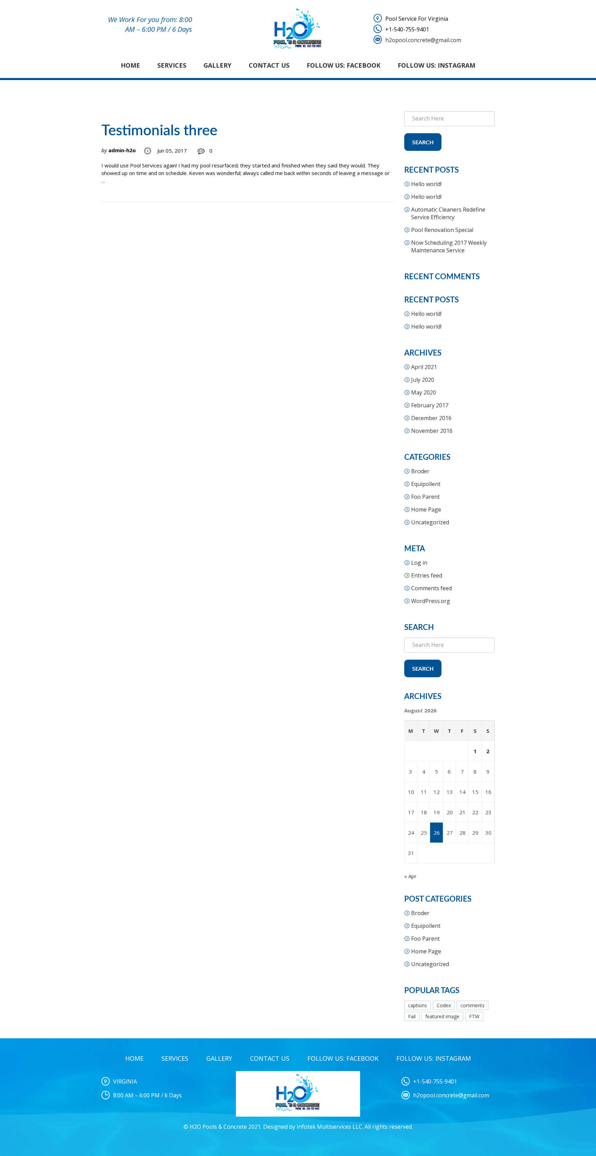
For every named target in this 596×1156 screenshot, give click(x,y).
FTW (474, 1016)
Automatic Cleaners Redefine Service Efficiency (448, 213)
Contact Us (269, 65)
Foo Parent (425, 497)
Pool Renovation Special (442, 230)
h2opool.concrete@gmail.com (423, 40)
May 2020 (423, 392)
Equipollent (425, 484)
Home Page (426, 509)
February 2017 (429, 405)
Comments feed (431, 588)
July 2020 (422, 379)
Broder (420, 471)
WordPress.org (430, 601)
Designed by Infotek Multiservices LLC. (313, 1126)
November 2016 (432, 431)
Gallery (217, 65)
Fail (412, 1016)
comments (472, 1005)
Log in (419, 562)
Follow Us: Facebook (343, 65)
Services (171, 65)
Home (130, 65)
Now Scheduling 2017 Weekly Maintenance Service (449, 246)
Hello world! (426, 184)
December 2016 (431, 418)
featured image (442, 1016)
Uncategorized (430, 522)
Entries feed (426, 575)
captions (417, 1005)
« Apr (410, 876)
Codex (444, 1005)
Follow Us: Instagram (436, 65)
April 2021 (424, 367)
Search (423, 142)
